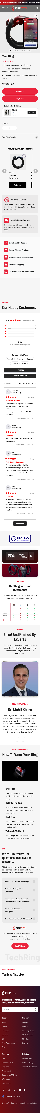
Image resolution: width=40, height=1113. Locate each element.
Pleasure (5, 1031)
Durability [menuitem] (25, 363)
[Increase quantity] (14, 128)
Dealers (25, 1043)
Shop (4, 1022)
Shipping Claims (28, 1031)
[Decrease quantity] (5, 128)
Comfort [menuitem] (10, 359)
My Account (6, 1071)
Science (5, 1035)
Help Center (6, 1083)
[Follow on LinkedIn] (25, 1090)
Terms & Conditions (29, 1067)
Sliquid (14, 110)
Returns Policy (27, 1063)
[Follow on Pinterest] (14, 1090)
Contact (25, 1022)
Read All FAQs (20, 946)
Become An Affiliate (9, 1075)
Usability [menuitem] (15, 363)
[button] (20, 326)
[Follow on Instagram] (9, 1090)
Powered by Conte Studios (27, 1103)
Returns (25, 1027)
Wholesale (6, 1079)
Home (4, 1059)
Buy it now (20, 99)
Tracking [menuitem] (30, 359)
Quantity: (5, 124)
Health (4, 1027)
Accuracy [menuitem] (20, 359)
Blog (4, 1039)
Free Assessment (8, 1043)
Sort (20, 383)
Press (4, 1047)
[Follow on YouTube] (19, 1090)
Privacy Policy (27, 1059)
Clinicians (25, 1039)
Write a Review (24, 376)
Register (5, 1067)
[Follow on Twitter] (3, 1090)
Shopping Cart (7, 1063)
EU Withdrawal (27, 1035)
